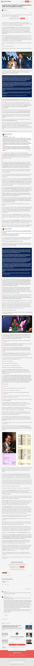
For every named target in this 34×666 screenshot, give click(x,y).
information (6, 500)
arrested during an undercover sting (12, 37)
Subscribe (27, 1)
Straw (4, 591)
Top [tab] (2, 623)
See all (4, 647)
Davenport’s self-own (23, 532)
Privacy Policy (23, 647)
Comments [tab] (3, 581)
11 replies (6, 615)
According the (25, 31)
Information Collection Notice (16, 647)
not (15, 244)
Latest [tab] (5, 623)
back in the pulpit (10, 43)
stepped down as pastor (16, 72)
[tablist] (5, 582)
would (14, 244)
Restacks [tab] (7, 581)
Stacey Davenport (16, 220)
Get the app (21, 662)
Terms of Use (21, 646)
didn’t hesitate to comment (11, 131)
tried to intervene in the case (23, 426)
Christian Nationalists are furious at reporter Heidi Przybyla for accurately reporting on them (11, 626)
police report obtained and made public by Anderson (17, 474)
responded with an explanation (13, 300)
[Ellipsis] (31, 591)
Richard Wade (6, 596)
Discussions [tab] (8, 623)
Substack (13, 664)
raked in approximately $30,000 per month (9, 120)
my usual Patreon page (14, 16)
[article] (17, 628)
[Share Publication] (24, 1)
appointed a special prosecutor (10, 518)
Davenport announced (12, 490)
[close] (25, 633)
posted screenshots (28, 427)
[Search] (22, 1)
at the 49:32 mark (29, 312)
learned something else (8, 506)
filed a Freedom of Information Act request (17, 181)
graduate (22, 549)
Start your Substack (15, 662)
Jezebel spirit (4, 549)
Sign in (31, 1)
